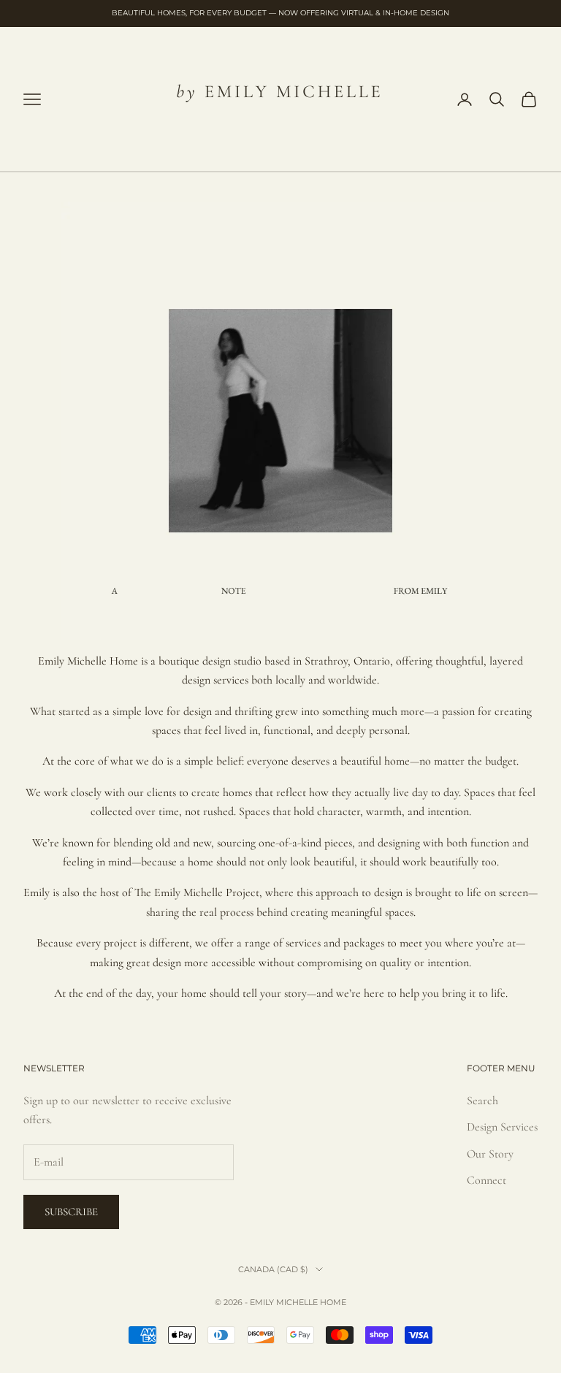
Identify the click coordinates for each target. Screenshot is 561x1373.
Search (482, 1100)
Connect (486, 1180)
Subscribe (71, 1211)
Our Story (490, 1154)
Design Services (502, 1127)
